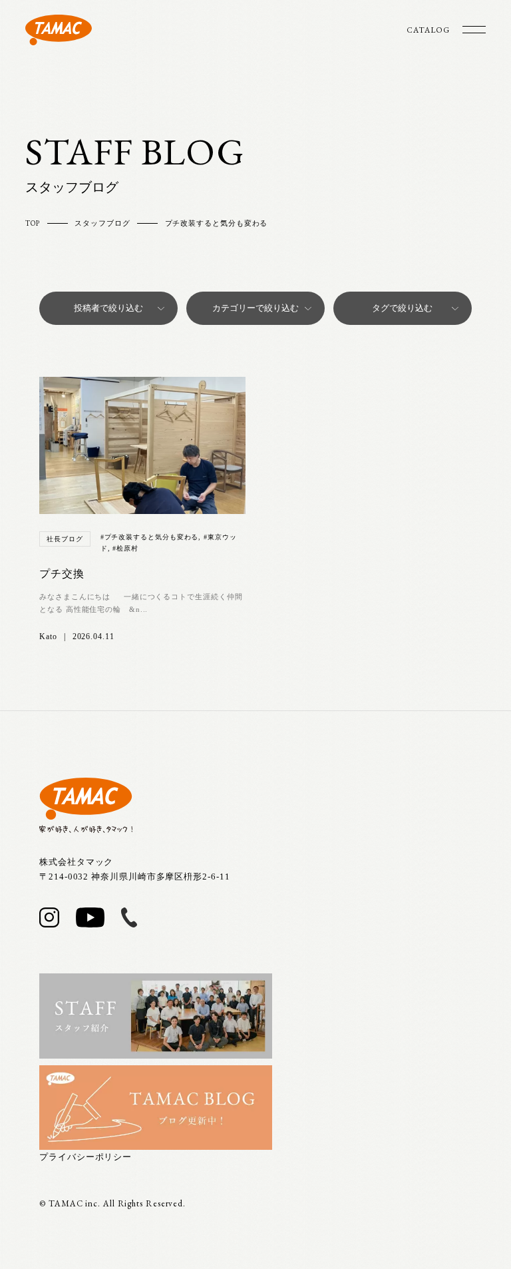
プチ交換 (62, 574)
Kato (48, 636)
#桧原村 (125, 548)
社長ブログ (65, 539)
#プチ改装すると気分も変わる (149, 537)
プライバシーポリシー (85, 1157)
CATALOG (428, 30)
